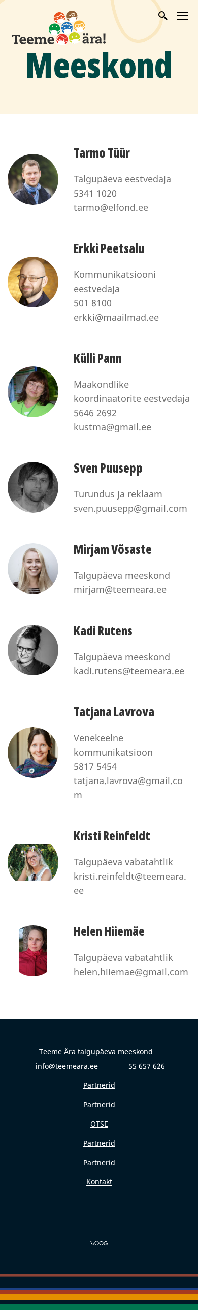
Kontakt (99, 1182)
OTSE (99, 1124)
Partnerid (99, 1085)
